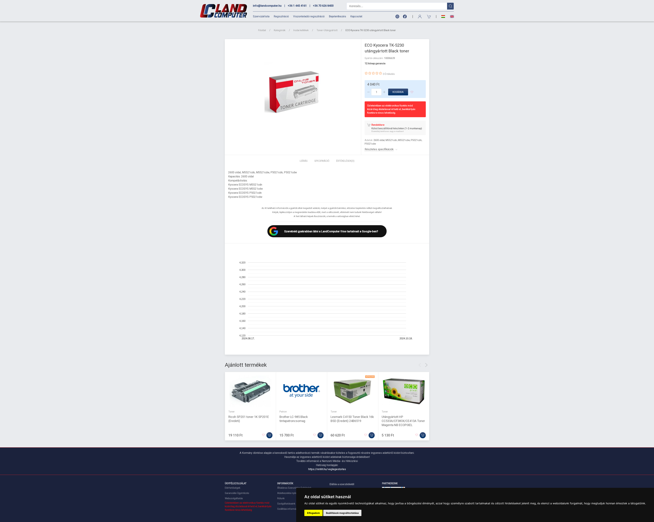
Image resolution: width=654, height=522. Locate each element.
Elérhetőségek (232, 487)
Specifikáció (321, 161)
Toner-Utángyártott (327, 30)
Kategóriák (279, 30)
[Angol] (451, 16)
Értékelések (345, 161)
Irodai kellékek (301, 30)
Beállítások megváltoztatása (342, 512)
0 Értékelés (389, 74)
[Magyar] (443, 16)
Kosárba (398, 92)
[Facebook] (405, 16)
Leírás (304, 161)
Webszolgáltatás (234, 498)
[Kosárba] (269, 435)
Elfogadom (313, 512)
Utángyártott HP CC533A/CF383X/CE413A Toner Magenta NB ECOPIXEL (403, 421)
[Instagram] (397, 16)
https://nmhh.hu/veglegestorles (327, 469)
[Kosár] (429, 16)
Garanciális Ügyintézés (237, 493)
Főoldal (262, 30)
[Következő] (426, 365)
